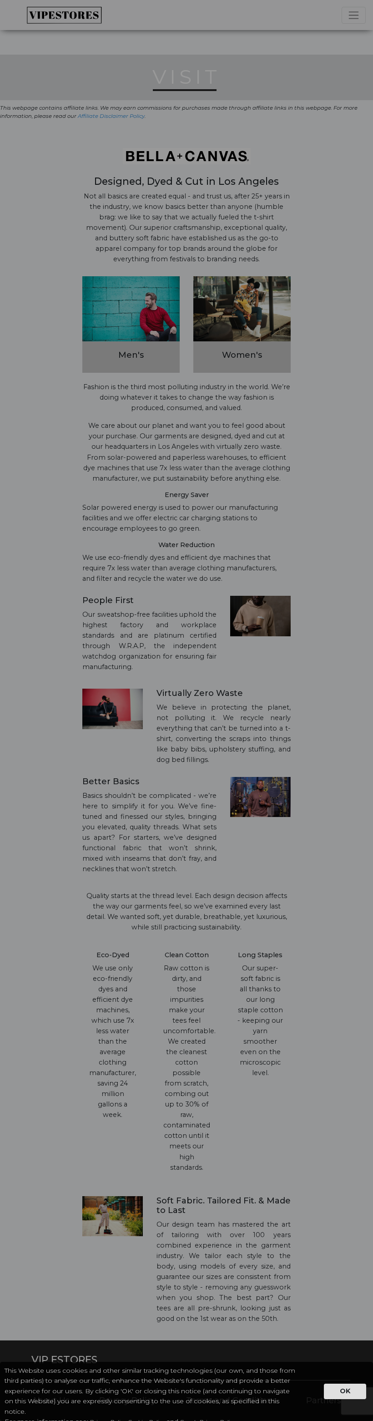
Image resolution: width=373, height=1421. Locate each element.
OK (345, 1391)
